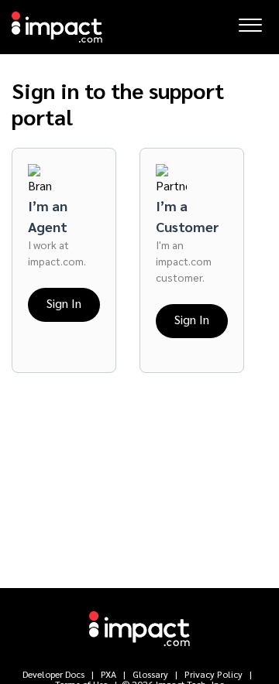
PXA (108, 674)
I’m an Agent (47, 216)
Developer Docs (54, 674)
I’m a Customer (187, 216)
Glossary (150, 674)
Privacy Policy (213, 674)
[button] (249, 21)
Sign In (63, 303)
